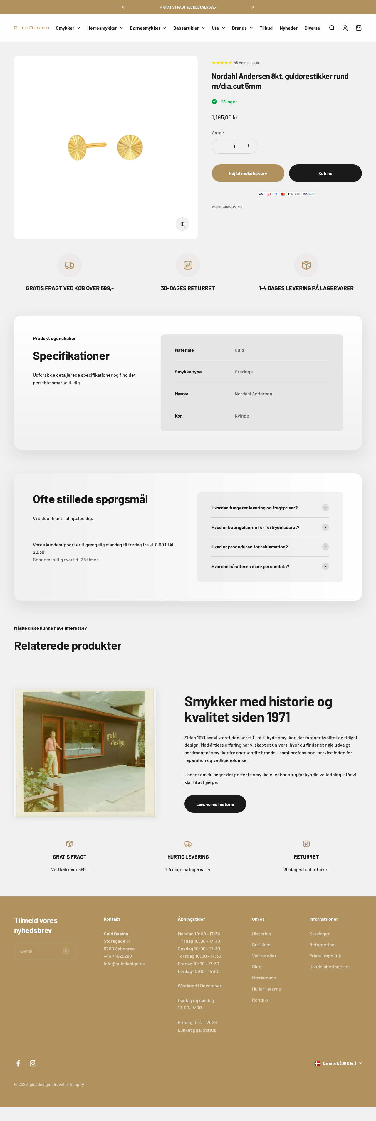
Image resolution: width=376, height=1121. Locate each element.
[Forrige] (123, 7)
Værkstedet (264, 955)
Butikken (261, 944)
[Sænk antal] (220, 146)
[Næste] (253, 7)
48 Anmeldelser (247, 62)
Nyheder (289, 28)
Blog (256, 966)
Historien (261, 933)
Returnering (322, 944)
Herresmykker (102, 28)
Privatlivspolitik (325, 955)
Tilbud (266, 28)
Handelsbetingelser (329, 966)
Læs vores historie (215, 804)
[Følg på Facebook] (18, 1063)
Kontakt (260, 999)
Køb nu (325, 173)
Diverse (312, 28)
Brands (239, 28)
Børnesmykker (145, 28)
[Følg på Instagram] (33, 1063)
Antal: (218, 132)
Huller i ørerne (266, 989)
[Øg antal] (248, 146)
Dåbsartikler (186, 28)
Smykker (65, 28)
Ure (215, 28)
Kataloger (319, 933)
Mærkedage (264, 977)
